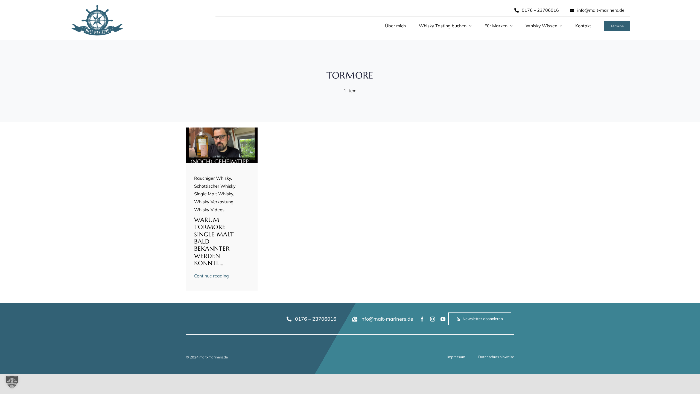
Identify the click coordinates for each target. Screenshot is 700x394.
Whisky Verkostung (214, 201)
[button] (12, 382)
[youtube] (443, 319)
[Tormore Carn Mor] (222, 129)
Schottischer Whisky (214, 186)
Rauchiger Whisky (212, 178)
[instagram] (432, 319)
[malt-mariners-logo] (97, 6)
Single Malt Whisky (213, 193)
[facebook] (422, 319)
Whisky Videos (209, 209)
